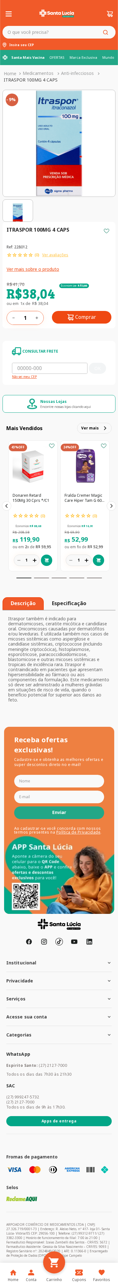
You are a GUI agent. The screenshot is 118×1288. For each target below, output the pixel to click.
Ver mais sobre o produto (33, 269)
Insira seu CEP (21, 45)
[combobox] (59, 32)
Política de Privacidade (78, 832)
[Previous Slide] (6, 506)
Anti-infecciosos (77, 73)
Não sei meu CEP (24, 377)
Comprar (85, 316)
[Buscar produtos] (106, 32)
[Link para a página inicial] (10, 73)
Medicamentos (38, 73)
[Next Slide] (111, 506)
